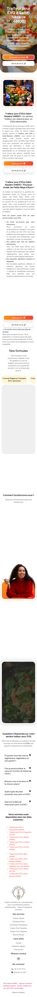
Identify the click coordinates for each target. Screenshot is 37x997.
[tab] (14, 379)
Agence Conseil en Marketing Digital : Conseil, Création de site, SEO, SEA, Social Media (17, 985)
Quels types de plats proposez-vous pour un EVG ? (18, 792)
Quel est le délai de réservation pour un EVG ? (16, 803)
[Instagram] (18, 959)
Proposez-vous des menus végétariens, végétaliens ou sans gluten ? (17, 758)
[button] (34, 3)
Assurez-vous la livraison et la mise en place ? (17, 782)
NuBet (15, 983)
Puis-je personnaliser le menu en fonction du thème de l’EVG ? (18, 771)
